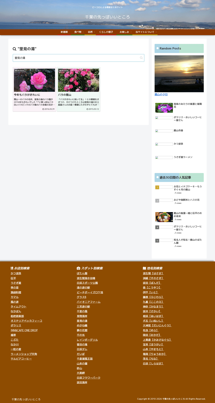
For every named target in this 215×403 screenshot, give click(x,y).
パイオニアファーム (88, 302)
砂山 (79, 368)
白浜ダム (82, 349)
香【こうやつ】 (152, 287)
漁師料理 (16, 292)
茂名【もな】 (151, 359)
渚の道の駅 (83, 287)
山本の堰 (82, 363)
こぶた (15, 340)
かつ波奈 (16, 273)
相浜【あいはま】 (153, 316)
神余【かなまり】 (153, 306)
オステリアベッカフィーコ (26, 321)
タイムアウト (18, 306)
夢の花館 (82, 330)
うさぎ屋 (16, 283)
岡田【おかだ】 (152, 335)
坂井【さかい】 (152, 311)
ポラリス (16, 325)
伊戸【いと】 (151, 292)
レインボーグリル (87, 340)
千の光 (81, 335)
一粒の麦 (16, 349)
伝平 (13, 278)
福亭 (13, 335)
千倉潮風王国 (85, 359)
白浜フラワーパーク (88, 378)
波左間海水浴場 (86, 278)
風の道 (15, 302)
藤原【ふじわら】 (153, 297)
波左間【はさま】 (153, 273)
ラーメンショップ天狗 (24, 354)
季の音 (15, 287)
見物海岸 (82, 316)
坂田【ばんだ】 (152, 283)
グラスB (81, 297)
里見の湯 (82, 321)
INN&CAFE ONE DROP (24, 330)
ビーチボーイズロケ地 (90, 292)
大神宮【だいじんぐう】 (157, 325)
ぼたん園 (82, 273)
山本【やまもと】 (153, 349)
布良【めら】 (151, 330)
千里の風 (82, 311)
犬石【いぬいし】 (153, 321)
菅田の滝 (82, 344)
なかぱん (16, 311)
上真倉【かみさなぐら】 (157, 340)
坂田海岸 (82, 382)
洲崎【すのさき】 (153, 278)
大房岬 (81, 373)
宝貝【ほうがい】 (153, 344)
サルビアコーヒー (21, 359)
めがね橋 (82, 325)
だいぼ (81, 354)
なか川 (15, 344)
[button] (141, 57)
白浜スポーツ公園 (87, 283)
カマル (15, 297)
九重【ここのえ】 (153, 302)
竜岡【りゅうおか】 (155, 354)
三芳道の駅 (83, 306)
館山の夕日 (161, 94)
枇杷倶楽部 (17, 316)
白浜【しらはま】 (153, 363)
